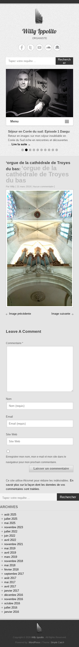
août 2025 (10, 514)
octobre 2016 (12, 603)
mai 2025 (9, 523)
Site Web (11, 434)
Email (9, 416)
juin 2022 (9, 535)
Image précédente (20, 313)
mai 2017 (9, 582)
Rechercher (64, 61)
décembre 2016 (13, 594)
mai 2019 (9, 548)
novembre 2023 (13, 527)
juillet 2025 (10, 518)
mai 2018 (9, 565)
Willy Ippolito (39, 31)
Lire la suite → (21, 144)
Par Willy (10, 186)
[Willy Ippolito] (39, 93)
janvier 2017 (11, 590)
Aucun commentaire (43, 186)
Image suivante (60, 313)
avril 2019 (10, 552)
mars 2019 (10, 556)
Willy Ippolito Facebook (21, 47)
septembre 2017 (14, 573)
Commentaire (14, 343)
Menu (14, 121)
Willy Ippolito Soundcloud (48, 47)
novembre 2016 (13, 599)
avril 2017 (10, 586)
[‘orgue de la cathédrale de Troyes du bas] (39, 192)
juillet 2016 (10, 607)
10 (56, 150)
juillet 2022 (10, 531)
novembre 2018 (13, 561)
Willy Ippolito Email (57, 47)
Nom (9, 398)
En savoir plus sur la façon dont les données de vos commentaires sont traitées (39, 485)
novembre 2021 (13, 544)
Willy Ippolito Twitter (30, 47)
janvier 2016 (11, 611)
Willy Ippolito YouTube (39, 47)
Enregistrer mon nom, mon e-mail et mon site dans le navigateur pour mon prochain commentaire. (36, 459)
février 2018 (11, 569)
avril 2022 (10, 539)
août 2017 (10, 578)
